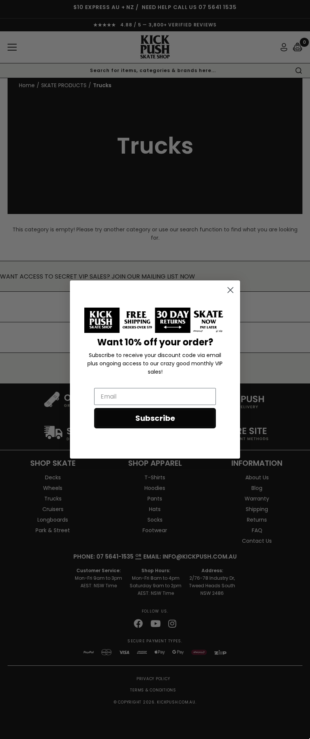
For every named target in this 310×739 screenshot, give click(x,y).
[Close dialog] (230, 290)
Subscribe (155, 418)
